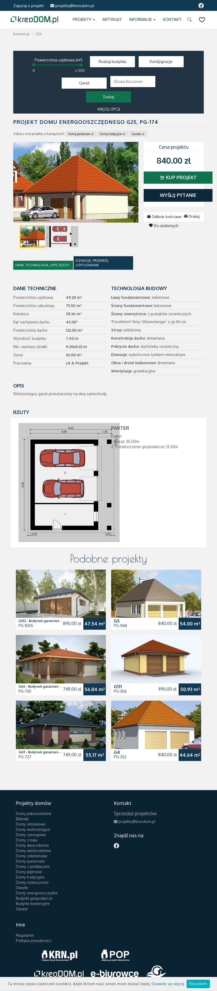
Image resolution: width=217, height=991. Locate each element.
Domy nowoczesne (32, 882)
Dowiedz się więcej (168, 983)
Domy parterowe (79, 134)
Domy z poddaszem (33, 866)
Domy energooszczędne (37, 893)
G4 (117, 752)
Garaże (136, 134)
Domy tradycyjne (111, 134)
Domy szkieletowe (31, 856)
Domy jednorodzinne (33, 813)
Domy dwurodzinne (32, 845)
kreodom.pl (21, 34)
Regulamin (25, 935)
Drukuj (194, 216)
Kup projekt (181, 177)
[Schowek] (202, 20)
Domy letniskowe (31, 824)
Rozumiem (198, 983)
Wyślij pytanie (178, 195)
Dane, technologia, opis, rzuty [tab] (42, 265)
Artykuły (112, 19)
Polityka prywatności (33, 940)
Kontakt (172, 19)
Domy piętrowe (29, 872)
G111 (118, 686)
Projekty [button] (82, 19)
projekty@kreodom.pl (74, 5)
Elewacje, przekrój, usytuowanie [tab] (92, 263)
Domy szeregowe (31, 834)
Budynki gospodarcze (34, 898)
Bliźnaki (22, 819)
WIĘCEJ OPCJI (108, 109)
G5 (117, 621)
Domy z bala (26, 840)
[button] (190, 20)
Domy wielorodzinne (33, 850)
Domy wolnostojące (33, 829)
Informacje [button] (141, 19)
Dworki (22, 887)
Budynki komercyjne (33, 903)
